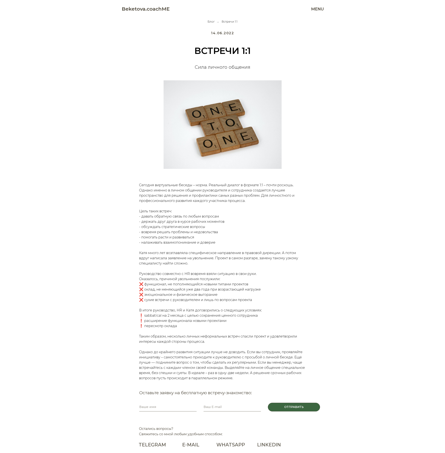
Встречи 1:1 (229, 21)
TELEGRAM (152, 445)
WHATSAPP (230, 445)
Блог (211, 21)
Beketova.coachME (146, 9)
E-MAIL (190, 445)
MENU (317, 9)
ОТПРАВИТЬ (294, 407)
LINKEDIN (269, 445)
